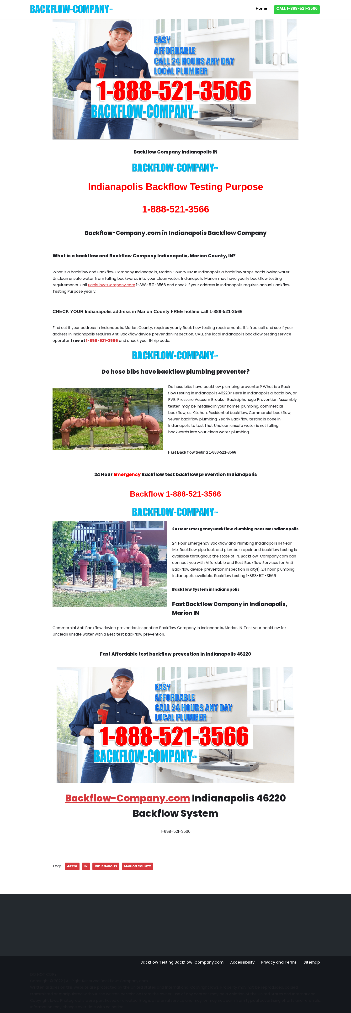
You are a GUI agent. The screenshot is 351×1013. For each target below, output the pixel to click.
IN (86, 866)
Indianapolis (106, 866)
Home (261, 8)
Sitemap (311, 962)
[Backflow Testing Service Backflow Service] (72, 9)
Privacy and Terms (279, 962)
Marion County (137, 866)
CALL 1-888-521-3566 (297, 8)
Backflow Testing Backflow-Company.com (181, 962)
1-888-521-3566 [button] (102, 340)
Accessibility (242, 962)
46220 (72, 866)
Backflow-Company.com (111, 285)
